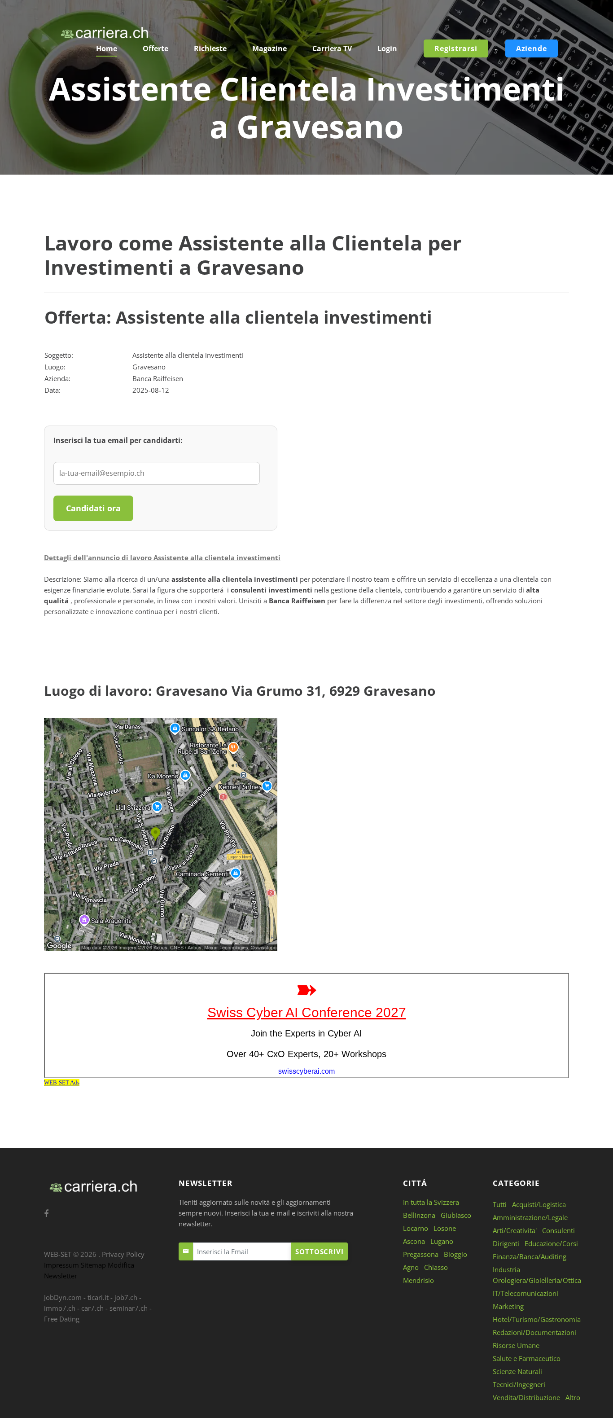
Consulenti (558, 1230)
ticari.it (98, 1297)
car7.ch (92, 1308)
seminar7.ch (128, 1308)
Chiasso (436, 1267)
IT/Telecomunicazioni (525, 1293)
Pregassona (420, 1254)
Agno (411, 1267)
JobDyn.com (63, 1297)
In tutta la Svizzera (431, 1202)
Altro (572, 1397)
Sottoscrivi (319, 1251)
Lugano (441, 1241)
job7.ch (125, 1297)
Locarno (415, 1228)
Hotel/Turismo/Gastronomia (537, 1319)
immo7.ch (59, 1308)
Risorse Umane (516, 1345)
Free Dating (61, 1318)
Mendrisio (418, 1280)
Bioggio (455, 1254)
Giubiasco (456, 1215)
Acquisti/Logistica (539, 1204)
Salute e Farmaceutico (526, 1358)
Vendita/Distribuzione (526, 1397)
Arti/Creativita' (515, 1230)
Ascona (414, 1241)
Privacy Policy (123, 1254)
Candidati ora (93, 508)
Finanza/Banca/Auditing (529, 1256)
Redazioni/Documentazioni (534, 1332)
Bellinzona (419, 1215)
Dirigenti (506, 1243)
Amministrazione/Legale (530, 1217)
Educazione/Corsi (551, 1243)
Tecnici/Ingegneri (519, 1384)
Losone (444, 1228)
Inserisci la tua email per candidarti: (118, 440)
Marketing (508, 1306)
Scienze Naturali (517, 1371)
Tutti (500, 1204)
